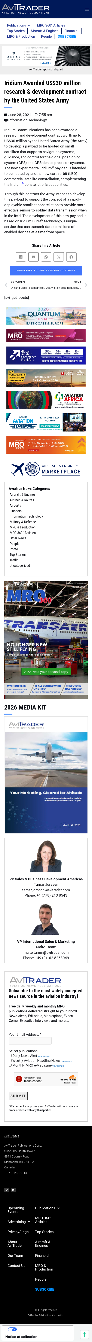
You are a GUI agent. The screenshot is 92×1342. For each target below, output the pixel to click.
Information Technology (27, 120)
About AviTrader (15, 1244)
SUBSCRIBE (67, 36)
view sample (43, 1056)
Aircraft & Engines (44, 31)
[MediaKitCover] (46, 774)
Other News (18, 538)
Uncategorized (20, 565)
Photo (14, 549)
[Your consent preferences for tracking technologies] (84, 1334)
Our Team (15, 1255)
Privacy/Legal (18, 1232)
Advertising (16, 1222)
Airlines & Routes (22, 500)
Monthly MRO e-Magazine (38, 1065)
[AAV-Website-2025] (46, 55)
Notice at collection (21, 1337)
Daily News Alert (30, 1056)
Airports (15, 505)
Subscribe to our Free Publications (46, 270)
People (46, 36)
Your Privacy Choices (42, 1329)
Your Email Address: (25, 1035)
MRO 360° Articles (51, 25)
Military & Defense (23, 522)
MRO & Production (21, 36)
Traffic (14, 560)
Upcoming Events (15, 1210)
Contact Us (16, 1265)
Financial (71, 31)
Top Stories (16, 31)
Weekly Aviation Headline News (42, 1061)
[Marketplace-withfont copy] (46, 468)
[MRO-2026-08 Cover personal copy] (46, 639)
